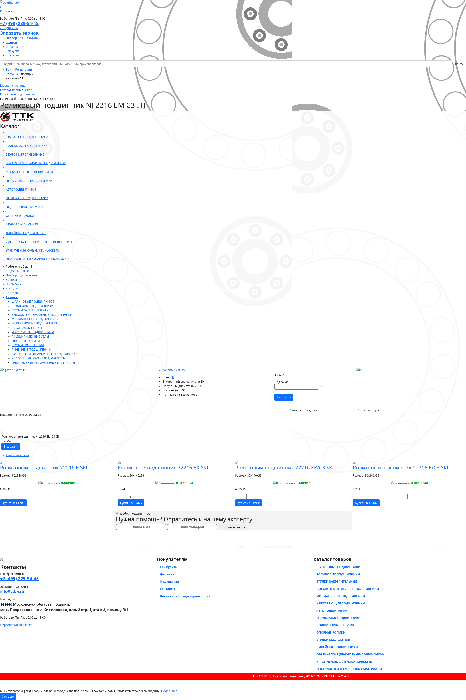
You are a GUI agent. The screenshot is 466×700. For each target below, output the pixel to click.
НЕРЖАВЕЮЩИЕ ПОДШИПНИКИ (35, 323)
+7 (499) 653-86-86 (18, 271)
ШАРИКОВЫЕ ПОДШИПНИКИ (33, 302)
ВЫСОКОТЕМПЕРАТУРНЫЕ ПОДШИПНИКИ (42, 315)
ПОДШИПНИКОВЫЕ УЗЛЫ (30, 336)
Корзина (12, 74)
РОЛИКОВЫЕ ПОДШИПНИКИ (32, 306)
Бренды (11, 42)
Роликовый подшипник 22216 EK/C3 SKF (285, 467)
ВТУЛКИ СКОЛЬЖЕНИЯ (28, 345)
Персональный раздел (16, 625)
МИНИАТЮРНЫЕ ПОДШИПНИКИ (35, 319)
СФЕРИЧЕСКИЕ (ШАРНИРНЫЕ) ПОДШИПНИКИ (45, 354)
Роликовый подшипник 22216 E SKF (44, 467)
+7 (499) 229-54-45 (19, 23)
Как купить (13, 51)
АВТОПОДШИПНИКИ (27, 328)
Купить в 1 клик (13, 503)
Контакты (12, 55)
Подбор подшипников (22, 38)
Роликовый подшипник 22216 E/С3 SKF (401, 467)
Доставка (167, 574)
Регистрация (24, 70)
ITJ (173, 377)
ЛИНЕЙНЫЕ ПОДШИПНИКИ (31, 350)
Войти (10, 70)
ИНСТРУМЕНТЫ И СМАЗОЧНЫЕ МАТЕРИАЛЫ (43, 363)
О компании (14, 47)
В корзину (284, 397)
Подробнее (169, 691)
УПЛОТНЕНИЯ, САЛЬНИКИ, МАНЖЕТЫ (39, 358)
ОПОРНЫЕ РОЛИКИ (26, 341)
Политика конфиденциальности (185, 596)
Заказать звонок (19, 33)
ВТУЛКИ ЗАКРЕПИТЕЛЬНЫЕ (31, 310)
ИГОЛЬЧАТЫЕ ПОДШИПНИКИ (33, 332)
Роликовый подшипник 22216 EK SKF (163, 467)
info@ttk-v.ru (9, 28)
